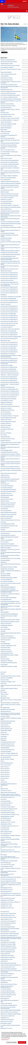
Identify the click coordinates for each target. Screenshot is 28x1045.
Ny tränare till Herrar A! (5, 527)
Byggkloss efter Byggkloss (6, 127)
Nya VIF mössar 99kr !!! (5, 940)
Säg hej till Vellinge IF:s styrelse (7, 63)
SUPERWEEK (3, 631)
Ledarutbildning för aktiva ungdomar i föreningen (10, 454)
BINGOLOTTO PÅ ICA (5, 585)
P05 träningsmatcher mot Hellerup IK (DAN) (9, 860)
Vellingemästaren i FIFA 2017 (6, 824)
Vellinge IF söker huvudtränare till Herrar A (9, 473)
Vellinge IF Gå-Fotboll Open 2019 (7, 636)
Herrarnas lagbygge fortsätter (6, 450)
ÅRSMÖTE (3, 617)
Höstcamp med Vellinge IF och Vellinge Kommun (10, 702)
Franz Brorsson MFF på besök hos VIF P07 (9, 808)
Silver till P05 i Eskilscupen (6, 862)
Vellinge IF (3, 780)
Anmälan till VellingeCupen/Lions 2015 (8, 946)
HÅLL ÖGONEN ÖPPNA (5, 707)
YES (1, 786)
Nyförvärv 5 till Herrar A (5, 770)
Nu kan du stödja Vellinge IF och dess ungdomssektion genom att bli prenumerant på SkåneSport (10, 858)
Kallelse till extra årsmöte (5, 726)
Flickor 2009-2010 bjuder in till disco (8, 114)
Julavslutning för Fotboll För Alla (7, 429)
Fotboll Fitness (3, 696)
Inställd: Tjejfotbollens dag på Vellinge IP (8, 512)
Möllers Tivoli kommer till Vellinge (7, 103)
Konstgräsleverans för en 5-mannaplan (8, 931)
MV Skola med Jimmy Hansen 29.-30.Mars (9, 984)
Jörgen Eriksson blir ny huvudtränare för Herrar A (10, 466)
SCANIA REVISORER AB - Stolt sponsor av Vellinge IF (11, 882)
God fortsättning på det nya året (7, 225)
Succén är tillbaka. (4, 664)
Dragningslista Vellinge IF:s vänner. (7, 743)
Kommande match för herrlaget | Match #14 (9, 319)
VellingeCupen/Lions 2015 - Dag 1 (7, 907)
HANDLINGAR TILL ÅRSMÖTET (7, 660)
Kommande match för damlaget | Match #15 (9, 309)
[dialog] (14, 1037)
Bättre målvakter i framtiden (6, 1023)
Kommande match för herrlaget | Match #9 (9, 360)
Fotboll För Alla (4, 683)
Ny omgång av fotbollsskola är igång (8, 105)
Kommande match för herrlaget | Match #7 (9, 376)
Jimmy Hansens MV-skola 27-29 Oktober (9, 947)
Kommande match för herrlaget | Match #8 (9, 367)
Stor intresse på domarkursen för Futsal (8, 917)
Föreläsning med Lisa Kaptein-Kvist (7, 1015)
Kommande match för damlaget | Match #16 (9, 308)
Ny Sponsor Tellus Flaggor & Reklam (8, 926)
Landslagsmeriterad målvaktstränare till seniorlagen (11, 223)
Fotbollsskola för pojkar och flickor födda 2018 (10, 406)
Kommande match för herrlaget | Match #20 (9, 287)
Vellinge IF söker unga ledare (6, 651)
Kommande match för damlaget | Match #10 (9, 344)
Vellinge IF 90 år (4, 732)
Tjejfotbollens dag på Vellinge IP (7, 495)
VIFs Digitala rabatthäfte (5, 560)
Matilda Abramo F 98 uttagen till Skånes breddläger (11, 1013)
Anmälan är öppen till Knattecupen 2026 (8, 74)
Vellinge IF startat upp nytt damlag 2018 (8, 792)
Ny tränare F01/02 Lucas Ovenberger (8, 949)
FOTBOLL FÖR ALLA (4, 694)
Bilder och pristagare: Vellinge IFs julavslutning (10, 933)
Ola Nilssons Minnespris (5, 436)
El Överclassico (4, 799)
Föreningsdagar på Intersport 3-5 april (8, 742)
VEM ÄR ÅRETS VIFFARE (5, 575)
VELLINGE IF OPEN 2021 (5, 533)
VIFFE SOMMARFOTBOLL (5, 643)
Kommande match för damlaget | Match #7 (9, 371)
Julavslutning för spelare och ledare (8, 438)
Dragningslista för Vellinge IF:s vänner (8, 681)
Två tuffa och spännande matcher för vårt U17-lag (10, 520)
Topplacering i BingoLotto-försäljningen (8, 398)
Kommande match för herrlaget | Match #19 (9, 292)
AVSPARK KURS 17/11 (5, 1017)
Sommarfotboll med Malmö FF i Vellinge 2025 (9, 120)
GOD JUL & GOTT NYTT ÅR (6, 764)
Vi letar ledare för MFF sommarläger (8, 812)
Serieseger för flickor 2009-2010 (7, 499)
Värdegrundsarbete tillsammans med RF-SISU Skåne (11, 442)
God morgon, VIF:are (5, 112)
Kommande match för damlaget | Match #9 (9, 349)
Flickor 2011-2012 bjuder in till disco (8, 149)
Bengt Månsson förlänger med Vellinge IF (9, 145)
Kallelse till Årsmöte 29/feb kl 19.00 (7, 849)
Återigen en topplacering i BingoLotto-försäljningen (11, 183)
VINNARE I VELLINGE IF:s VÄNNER (7, 759)
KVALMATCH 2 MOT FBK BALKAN (7, 1019)
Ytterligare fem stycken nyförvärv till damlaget (9, 193)
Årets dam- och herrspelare (6, 432)
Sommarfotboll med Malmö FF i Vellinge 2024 (9, 205)
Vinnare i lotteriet (4, 782)
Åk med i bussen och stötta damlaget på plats (10, 160)
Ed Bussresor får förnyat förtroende (7, 387)
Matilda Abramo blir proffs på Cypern (8, 721)
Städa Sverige (3, 521)
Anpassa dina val (5, 1039)
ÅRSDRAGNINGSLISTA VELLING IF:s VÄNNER (9, 655)
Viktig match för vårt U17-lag (6, 493)
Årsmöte (2, 761)
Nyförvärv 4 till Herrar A (5, 772)
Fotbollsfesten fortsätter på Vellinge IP (8, 491)
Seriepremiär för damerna (6, 649)
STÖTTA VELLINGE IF (5, 542)
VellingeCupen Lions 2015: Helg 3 (7, 900)
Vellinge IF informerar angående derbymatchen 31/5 (11, 965)
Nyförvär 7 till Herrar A (5, 766)
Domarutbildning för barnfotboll (7, 190)
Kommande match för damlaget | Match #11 (9, 338)
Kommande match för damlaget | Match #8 (9, 358)
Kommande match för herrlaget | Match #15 (9, 317)
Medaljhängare (3, 294)
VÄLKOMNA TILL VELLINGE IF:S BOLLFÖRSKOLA (10, 593)
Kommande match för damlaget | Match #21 (9, 274)
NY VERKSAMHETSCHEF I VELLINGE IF (8, 535)
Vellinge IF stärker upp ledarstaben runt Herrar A (10, 621)
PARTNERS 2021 (4, 562)
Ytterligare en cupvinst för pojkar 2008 (8, 502)
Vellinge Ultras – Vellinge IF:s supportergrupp (9, 374)
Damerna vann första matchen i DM (7, 749)
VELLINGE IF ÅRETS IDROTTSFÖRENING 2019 (9, 614)
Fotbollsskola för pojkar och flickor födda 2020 (10, 118)
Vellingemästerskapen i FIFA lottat (7, 816)
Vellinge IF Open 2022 (5, 475)
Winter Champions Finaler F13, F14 (7, 810)
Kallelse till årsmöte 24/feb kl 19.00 (7, 915)
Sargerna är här (3, 738)
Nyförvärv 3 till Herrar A (5, 774)
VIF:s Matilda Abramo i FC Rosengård (8, 942)
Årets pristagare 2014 (5, 998)
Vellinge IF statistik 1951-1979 (6, 919)
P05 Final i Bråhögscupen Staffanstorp (8, 923)
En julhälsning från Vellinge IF (6, 238)
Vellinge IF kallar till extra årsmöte (7, 280)
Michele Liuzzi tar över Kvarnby (7, 1021)
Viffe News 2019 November (6, 623)
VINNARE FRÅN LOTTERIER (6, 730)
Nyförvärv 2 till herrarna (5, 776)
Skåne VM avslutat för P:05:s (6, 891)
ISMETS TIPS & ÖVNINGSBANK (7, 677)
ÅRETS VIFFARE (4, 692)
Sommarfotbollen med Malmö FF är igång (9, 166)
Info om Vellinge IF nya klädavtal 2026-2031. (9, 97)
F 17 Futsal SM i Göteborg (6, 989)
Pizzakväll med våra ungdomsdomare (8, 325)
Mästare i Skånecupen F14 (6, 924)
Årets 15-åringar (4, 434)
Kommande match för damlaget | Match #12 (9, 332)
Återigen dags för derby (5, 340)
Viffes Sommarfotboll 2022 (6, 510)
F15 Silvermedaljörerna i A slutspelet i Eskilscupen (10, 835)
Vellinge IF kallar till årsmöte (6, 72)
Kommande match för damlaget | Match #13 (9, 321)
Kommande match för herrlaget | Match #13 (9, 334)
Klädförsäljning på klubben (6, 723)
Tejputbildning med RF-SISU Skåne (7, 410)
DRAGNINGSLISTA (4, 982)
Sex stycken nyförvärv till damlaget (7, 233)
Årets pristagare (4, 854)
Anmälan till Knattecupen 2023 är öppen (8, 417)
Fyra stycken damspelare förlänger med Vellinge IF (10, 254)
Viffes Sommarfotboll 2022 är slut (7, 506)
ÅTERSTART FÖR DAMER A (6, 547)
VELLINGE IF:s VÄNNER (5, 716)
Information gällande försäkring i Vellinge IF (9, 688)
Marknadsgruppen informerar (6, 887)
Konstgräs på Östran (5, 734)
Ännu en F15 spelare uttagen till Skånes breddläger (10, 1010)
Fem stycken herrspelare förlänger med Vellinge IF (10, 461)
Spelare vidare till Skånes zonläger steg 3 (9, 968)
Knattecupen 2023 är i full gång (7, 365)
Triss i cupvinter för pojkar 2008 (7, 485)
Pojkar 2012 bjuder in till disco (6, 158)
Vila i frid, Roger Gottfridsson (6, 125)
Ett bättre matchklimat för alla (6, 728)
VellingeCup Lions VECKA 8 (6, 980)
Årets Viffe (3, 431)
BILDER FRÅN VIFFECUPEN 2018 (7, 762)
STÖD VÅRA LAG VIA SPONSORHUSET (8, 637)
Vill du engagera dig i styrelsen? (7, 201)
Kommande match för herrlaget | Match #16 (9, 311)
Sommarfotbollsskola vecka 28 (7, 866)
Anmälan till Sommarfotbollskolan (7, 973)
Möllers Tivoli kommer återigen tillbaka (8, 177)
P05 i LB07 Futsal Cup (5, 911)
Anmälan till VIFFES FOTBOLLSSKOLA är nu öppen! (10, 676)
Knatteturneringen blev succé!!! (7, 959)
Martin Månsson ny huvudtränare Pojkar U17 (9, 935)
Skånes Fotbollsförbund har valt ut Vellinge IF (9, 1012)
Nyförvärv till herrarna (5, 778)
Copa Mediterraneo (4, 508)
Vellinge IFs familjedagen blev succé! (8, 951)
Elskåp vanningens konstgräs (6, 831)
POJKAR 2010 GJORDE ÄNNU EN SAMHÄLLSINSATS (11, 531)
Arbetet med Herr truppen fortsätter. (8, 138)
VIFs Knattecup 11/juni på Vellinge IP (8, 806)
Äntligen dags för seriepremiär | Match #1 (9, 396)
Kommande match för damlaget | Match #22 (9, 272)
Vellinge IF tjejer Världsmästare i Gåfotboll (9, 61)
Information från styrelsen (6, 801)
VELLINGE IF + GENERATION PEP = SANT (8, 645)
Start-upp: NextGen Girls (5, 953)
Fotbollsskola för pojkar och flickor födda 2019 (10, 211)
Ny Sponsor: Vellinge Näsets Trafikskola (8, 881)
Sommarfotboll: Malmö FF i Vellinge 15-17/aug (10, 814)
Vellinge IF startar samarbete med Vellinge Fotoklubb (11, 336)
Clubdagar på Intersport (5, 153)
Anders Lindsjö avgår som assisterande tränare (10, 479)
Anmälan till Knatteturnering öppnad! (8, 898)
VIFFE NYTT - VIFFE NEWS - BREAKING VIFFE (9, 753)
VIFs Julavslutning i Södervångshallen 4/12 (9, 1005)
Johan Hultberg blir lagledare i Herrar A (8, 256)
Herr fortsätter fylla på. (5, 133)
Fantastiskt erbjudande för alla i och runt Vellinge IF (11, 558)
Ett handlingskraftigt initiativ (6, 599)
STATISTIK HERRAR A (5, 612)
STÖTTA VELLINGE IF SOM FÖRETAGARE (8, 597)
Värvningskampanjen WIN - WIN (7, 653)
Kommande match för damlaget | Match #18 (9, 290)
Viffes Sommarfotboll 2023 (6, 413)
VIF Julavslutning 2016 (5, 827)
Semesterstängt (4, 736)
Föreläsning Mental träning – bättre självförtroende (10, 893)
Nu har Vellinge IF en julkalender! (7, 581)
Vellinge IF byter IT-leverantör (6, 270)
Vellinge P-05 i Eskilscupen (6, 837)
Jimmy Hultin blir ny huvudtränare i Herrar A (9, 84)
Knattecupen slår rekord (5, 477)
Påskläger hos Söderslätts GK (6, 402)
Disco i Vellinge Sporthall (5, 179)
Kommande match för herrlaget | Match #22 (9, 276)
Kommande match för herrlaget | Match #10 (9, 351)
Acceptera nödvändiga (11, 1042)
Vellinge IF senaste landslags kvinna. (8, 59)
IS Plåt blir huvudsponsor (5, 427)
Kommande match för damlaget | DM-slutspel (9, 185)
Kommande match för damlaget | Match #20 (9, 282)
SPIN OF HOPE (3, 672)
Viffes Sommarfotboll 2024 (6, 203)
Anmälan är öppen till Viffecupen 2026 (8, 93)
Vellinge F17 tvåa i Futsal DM (6, 1003)
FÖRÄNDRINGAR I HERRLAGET (7, 625)
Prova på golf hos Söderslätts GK (7, 197)
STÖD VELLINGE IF (4, 627)
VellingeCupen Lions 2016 (6, 842)
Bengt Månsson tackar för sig (6, 89)
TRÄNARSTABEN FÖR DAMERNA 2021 (8, 587)
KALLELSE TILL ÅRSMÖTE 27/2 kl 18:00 (8, 994)
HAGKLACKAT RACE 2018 (6, 711)
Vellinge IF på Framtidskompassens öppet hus (10, 372)
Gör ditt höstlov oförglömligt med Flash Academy (10, 95)
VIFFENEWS (3, 690)
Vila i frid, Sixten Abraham (10, 24)
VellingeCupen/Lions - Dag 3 (6, 904)
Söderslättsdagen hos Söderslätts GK (8, 353)
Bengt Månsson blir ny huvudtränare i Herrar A (9, 268)
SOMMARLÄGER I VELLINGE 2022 (7, 568)
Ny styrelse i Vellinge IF (5, 658)
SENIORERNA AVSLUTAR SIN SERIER (8, 709)
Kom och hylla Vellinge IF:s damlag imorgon (9, 151)
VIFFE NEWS (3, 529)
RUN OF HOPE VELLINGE (5, 629)
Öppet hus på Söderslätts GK (6, 518)
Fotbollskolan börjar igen (5, 805)
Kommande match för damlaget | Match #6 (9, 378)
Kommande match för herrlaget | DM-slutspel (9, 195)
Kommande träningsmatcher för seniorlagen (9, 323)
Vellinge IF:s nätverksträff (5, 304)
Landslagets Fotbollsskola (6, 751)
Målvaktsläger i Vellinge (5, 697)
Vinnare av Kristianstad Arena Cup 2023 (8, 421)
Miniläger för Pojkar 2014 (5, 440)
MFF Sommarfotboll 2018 (6, 757)
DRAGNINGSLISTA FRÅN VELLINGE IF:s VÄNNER (10, 619)
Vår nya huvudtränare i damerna (7, 79)
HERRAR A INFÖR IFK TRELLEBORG (7, 543)
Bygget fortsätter (4, 129)
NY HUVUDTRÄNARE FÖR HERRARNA (8, 589)
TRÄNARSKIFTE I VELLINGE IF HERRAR (8, 944)
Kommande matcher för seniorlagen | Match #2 (10, 394)
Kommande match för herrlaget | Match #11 (9, 346)
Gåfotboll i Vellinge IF (5, 192)
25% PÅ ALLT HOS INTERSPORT (7, 540)
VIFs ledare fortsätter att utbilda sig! (8, 990)
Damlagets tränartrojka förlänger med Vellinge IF (10, 143)
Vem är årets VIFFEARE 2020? (6, 579)
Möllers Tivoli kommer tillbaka (6, 404)
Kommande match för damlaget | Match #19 (9, 289)
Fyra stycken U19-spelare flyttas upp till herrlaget (10, 221)
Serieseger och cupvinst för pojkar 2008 (8, 514)
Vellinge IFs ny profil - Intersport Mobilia (8, 913)
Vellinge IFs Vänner (4, 788)
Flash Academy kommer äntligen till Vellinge (9, 162)
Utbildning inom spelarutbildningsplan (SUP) (9, 389)
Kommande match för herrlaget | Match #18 (9, 302)
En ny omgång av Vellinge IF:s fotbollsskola (9, 175)
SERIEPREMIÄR (3, 740)
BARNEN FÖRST (4, 656)
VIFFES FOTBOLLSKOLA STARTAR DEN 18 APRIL (10, 601)
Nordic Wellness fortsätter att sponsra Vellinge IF (10, 65)
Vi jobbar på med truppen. (6, 131)
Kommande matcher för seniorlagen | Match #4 (10, 391)
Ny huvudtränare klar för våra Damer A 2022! (9, 525)
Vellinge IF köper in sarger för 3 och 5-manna (9, 755)
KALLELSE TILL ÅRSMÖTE (6, 573)
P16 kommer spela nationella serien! (8, 745)
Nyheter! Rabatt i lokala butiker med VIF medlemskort (11, 877)
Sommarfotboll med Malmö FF (7, 327)
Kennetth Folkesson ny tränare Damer (8, 957)
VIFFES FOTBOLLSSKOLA (5, 639)
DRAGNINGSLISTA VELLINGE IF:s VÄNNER (9, 567)
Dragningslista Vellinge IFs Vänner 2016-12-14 (9, 825)
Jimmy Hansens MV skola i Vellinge (7, 864)
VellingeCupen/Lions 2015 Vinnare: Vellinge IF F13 (10, 902)
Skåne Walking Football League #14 (8, 504)
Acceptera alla (22, 1042)
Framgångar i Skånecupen (6, 423)
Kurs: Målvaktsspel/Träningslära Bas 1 (8, 992)
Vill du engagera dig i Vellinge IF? (7, 67)
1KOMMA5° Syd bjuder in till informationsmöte (10, 181)
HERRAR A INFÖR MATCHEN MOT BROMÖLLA (9, 545)
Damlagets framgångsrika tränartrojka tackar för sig (11, 91)
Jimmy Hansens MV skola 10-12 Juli (8, 966)
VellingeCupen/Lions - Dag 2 (6, 905)
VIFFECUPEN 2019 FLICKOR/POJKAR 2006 (9, 662)
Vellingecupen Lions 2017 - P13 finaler (8, 822)
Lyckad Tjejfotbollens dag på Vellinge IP (8, 489)
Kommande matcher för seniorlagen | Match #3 (10, 393)
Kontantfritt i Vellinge (5, 679)
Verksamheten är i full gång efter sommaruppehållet (11, 296)
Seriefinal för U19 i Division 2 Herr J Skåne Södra (10, 329)
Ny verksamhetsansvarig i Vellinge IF (8, 523)
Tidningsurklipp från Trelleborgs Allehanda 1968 (10, 261)
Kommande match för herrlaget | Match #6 (9, 380)
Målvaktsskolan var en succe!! (6, 1028)
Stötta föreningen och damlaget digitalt (8, 298)
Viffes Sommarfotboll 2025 (6, 107)
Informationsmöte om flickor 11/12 (7, 797)
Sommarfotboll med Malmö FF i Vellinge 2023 (9, 415)
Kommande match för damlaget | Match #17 (9, 300)
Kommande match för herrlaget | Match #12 (9, 342)
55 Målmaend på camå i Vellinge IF (7, 955)
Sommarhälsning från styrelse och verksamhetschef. (11, 99)
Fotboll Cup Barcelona (5, 829)
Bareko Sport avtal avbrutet (6, 996)
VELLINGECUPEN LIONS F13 (6, 818)
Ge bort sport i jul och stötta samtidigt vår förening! (11, 583)
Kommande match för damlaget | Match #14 (9, 315)
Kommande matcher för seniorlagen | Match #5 (10, 382)
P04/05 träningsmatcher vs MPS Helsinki (8, 963)
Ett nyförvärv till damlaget (5, 240)
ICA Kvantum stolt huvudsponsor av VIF (8, 879)
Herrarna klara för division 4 (6, 790)
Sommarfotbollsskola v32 (6, 833)
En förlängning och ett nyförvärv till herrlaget (9, 252)
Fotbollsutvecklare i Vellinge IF (6, 77)
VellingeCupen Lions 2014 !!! (6, 975)
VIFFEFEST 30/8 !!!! (4, 961)
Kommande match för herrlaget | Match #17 (9, 306)
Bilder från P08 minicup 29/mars (7, 889)
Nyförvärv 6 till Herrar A (5, 768)
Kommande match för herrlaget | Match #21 (9, 278)
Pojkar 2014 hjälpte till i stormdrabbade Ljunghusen (11, 207)
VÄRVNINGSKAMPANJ (5, 747)
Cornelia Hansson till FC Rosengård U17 (8, 921)
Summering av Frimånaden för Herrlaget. (8, 123)
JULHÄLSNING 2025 (4, 76)
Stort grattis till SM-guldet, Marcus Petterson (9, 452)
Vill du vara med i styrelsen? (6, 425)
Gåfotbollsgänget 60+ (5, 497)
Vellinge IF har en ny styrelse (6, 116)
